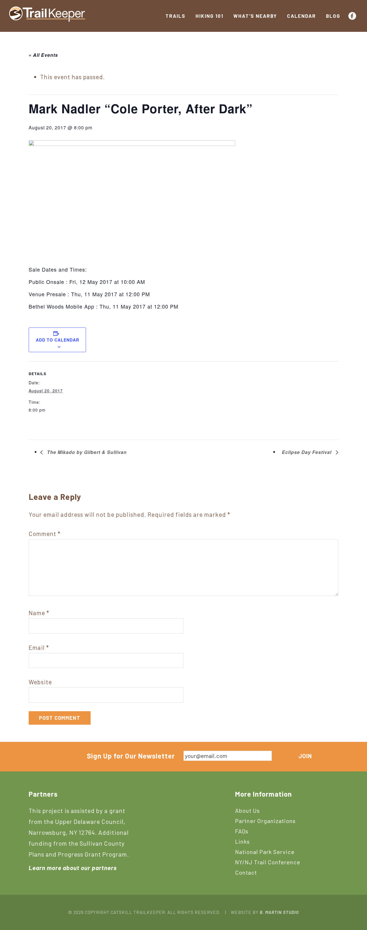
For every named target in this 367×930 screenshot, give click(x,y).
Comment (44, 533)
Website (40, 681)
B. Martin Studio (279, 912)
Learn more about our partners (73, 867)
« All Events (43, 55)
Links (242, 841)
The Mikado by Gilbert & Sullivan (86, 452)
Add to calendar (57, 340)
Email (39, 647)
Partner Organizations (265, 820)
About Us (247, 810)
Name (39, 612)
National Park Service (264, 851)
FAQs (241, 831)
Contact (246, 872)
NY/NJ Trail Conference (267, 862)
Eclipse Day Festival (307, 452)
